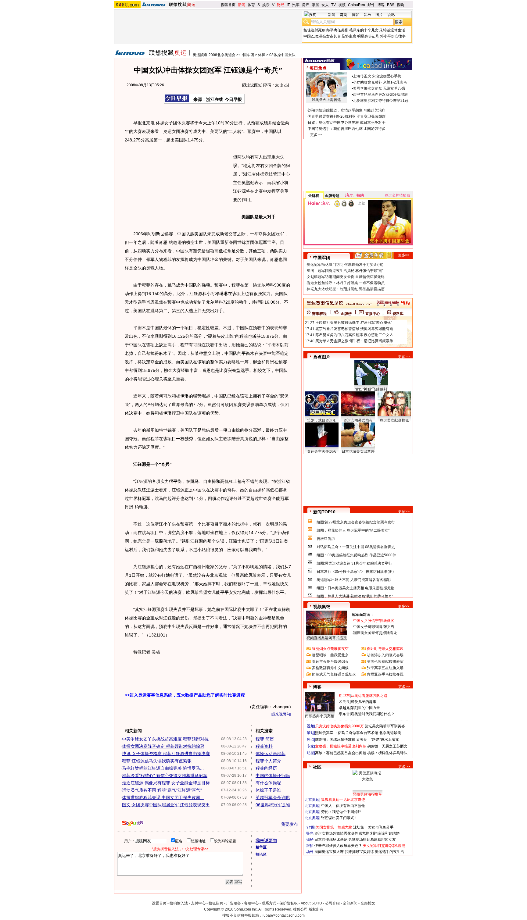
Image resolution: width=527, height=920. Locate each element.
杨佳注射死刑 (314, 30)
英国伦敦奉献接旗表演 (385, 661)
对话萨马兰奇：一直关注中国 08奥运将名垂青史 (356, 547)
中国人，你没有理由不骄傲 (343, 806)
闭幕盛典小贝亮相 (319, 716)
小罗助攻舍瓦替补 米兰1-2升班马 (380, 82)
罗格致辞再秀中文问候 (330, 668)
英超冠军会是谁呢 (273, 797)
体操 (261, 55)
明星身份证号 (368, 36)
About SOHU (311, 903)
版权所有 (316, 909)
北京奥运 (312, 799)
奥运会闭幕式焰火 (358, 420)
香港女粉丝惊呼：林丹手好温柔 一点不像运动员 (346, 283)
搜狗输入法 (179, 903)
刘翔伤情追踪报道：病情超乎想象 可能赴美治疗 (346, 110)
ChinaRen (356, 5)
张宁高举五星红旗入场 (385, 668)
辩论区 (261, 854)
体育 (251, 5)
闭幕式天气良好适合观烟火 (334, 674)
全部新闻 (350, 903)
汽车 (295, 5)
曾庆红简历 (326, 539)
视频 (342, 5)
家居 (315, 5)
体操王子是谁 (268, 790)
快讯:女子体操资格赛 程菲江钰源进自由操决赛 (166, 753)
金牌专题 (332, 196)
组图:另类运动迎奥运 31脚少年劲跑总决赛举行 (354, 563)
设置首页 (159, 903)
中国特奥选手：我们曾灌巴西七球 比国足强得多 (346, 129)
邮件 (371, 5)
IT (288, 5)
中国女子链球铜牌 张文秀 (373, 627)
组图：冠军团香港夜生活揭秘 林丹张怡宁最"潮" (345, 271)
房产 (305, 5)
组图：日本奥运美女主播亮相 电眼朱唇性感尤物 (355, 588)
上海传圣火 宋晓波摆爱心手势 (377, 76)
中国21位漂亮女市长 (320, 36)
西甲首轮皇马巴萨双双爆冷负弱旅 (380, 94)
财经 (280, 5)
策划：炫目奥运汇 (321, 420)
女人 (325, 5)
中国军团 (246, 55)
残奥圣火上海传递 (326, 100)
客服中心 (251, 903)
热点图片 (321, 357)
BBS (390, 5)
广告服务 (233, 903)
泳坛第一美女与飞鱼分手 (373, 827)
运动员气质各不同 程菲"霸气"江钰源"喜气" (162, 790)
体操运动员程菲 (270, 753)
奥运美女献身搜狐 (394, 420)
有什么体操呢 (268, 782)
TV (333, 5)
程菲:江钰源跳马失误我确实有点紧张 (157, 760)
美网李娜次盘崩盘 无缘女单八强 (379, 88)
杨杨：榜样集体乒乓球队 (387, 753)
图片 (379, 14)
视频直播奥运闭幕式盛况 (327, 638)
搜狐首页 (228, 5)
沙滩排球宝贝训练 (359, 852)
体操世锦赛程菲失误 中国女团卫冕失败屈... (163, 797)
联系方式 (269, 903)
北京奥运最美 (390, 733)
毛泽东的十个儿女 (363, 30)
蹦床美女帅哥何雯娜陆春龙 (375, 633)
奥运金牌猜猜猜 (397, 195)
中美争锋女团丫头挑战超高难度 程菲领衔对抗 (165, 738)
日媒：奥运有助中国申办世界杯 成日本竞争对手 (346, 122)
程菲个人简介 (268, 760)
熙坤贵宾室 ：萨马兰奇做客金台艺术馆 (346, 733)
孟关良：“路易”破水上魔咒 (377, 739)
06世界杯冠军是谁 (273, 804)
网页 (343, 14)
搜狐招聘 (216, 903)
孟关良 (344, 702)
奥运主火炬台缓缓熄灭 (330, 661)
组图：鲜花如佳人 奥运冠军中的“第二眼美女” (353, 530)
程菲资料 (264, 746)
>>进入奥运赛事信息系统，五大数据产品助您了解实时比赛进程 (185, 695)
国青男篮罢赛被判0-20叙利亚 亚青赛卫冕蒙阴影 (347, 116)
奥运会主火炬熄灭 (321, 451)
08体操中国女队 (282, 55)
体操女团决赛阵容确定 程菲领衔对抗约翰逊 (163, 746)
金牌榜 (313, 196)
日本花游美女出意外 (358, 451)
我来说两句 (252, 85)
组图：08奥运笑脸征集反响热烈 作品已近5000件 (356, 555)
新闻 (241, 5)
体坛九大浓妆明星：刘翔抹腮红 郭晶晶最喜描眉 (346, 289)
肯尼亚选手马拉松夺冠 (385, 674)
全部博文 (367, 903)
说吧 (391, 14)
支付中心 (198, 903)
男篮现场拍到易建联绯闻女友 (372, 839)
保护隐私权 (288, 903)
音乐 (367, 14)
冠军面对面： (363, 614)
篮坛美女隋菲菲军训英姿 (385, 726)
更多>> (316, 135)
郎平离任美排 (337, 30)
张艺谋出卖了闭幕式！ (339, 818)
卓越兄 (344, 708)
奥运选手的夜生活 (389, 852)
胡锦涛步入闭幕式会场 (385, 655)
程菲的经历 (266, 768)
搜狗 (400, 5)
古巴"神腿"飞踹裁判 (371, 389)
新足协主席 (347, 36)
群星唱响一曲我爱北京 (330, 655)
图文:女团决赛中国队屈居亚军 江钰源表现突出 (166, 804)
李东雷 (344, 714)
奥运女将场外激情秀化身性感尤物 (341, 833)
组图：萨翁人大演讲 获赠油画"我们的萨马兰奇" (355, 596)
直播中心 (372, 314)
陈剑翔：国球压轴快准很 (335, 739)
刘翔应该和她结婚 (385, 833)
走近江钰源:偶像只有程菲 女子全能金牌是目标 (166, 782)
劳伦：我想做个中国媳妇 (341, 812)
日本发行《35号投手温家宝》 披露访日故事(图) (355, 571)
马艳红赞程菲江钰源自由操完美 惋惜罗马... (163, 768)
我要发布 (289, 824)
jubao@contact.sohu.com (284, 915)
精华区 (261, 847)
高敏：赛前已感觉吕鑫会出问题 (340, 753)
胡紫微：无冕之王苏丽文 (387, 746)
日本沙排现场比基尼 (330, 839)
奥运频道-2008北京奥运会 (214, 55)
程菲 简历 (265, 738)
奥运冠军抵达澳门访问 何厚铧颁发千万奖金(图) (345, 264)
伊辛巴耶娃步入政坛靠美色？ (338, 845)
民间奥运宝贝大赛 (329, 852)
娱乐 (266, 5)
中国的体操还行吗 (273, 775)
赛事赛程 (319, 314)
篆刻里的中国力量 (365, 708)
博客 (381, 5)
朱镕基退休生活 (392, 30)
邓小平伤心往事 (393, 36)
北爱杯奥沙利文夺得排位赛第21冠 (380, 100)
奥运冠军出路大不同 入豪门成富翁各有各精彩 (354, 580)
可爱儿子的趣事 (363, 702)
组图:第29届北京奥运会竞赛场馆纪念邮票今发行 (356, 522)
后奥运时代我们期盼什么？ (373, 714)
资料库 (398, 314)
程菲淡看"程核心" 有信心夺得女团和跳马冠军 (164, 775)
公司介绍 (332, 903)
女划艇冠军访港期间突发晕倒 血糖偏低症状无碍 (346, 277)
